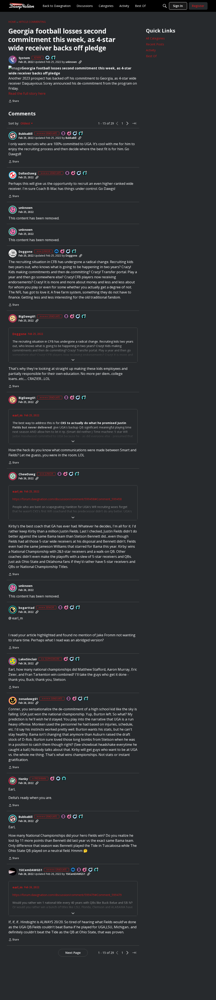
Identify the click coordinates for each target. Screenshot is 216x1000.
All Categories (155, 38)
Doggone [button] (25, 252)
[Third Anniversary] (66, 659)
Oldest (25, 123)
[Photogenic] (56, 252)
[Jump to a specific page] (134, 123)
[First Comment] (47, 58)
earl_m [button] (17, 415)
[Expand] (73, 359)
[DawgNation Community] (21, 6)
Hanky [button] (23, 779)
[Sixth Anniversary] (66, 608)
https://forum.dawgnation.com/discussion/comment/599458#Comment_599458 (67, 499)
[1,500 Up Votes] (85, 173)
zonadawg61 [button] (28, 699)
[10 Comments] (71, 659)
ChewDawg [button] (27, 474)
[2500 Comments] (78, 317)
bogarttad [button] (26, 608)
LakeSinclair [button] (28, 659)
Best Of (151, 56)
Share (13, 101)
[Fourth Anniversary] (72, 317)
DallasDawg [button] (27, 173)
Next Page (73, 953)
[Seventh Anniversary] (69, 134)
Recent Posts (155, 44)
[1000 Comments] (75, 134)
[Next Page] (127, 123)
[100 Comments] (68, 252)
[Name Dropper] (63, 134)
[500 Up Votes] (78, 608)
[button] (12, 59)
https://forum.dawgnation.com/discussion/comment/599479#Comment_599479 (67, 895)
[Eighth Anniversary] (62, 252)
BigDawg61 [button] (27, 316)
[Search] (165, 6)
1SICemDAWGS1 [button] (30, 870)
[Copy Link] (80, 62)
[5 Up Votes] (64, 779)
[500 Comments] (80, 699)
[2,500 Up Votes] (81, 134)
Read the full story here (27, 93)
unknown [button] (71, 62)
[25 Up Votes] (53, 58)
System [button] (24, 58)
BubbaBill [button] (25, 134)
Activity (151, 50)
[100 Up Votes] (74, 252)
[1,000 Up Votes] (86, 699)
